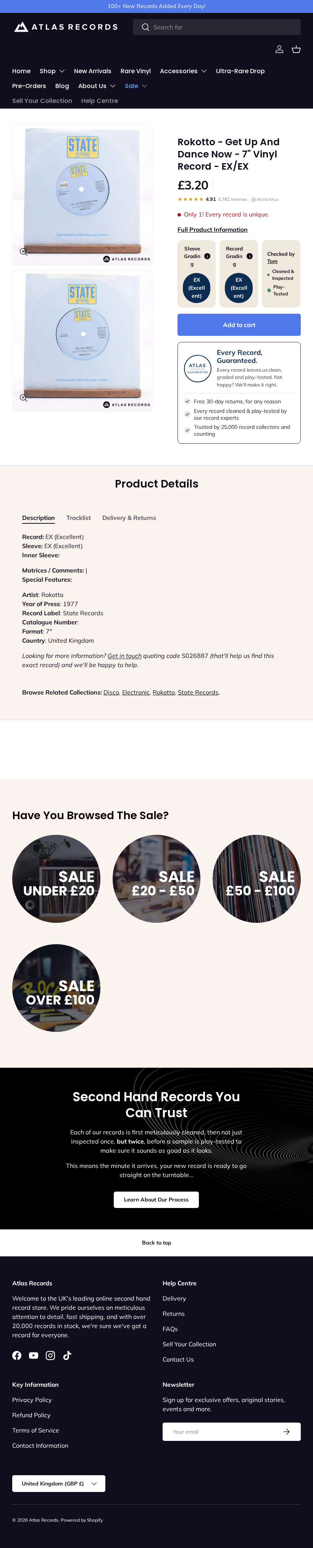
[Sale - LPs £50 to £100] (257, 879)
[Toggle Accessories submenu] (203, 70)
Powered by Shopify (82, 1520)
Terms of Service (35, 1430)
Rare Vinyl (136, 71)
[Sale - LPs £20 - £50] (157, 879)
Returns (174, 1313)
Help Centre (99, 100)
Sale (131, 86)
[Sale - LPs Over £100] (56, 988)
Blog (62, 86)
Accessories (179, 71)
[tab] (38, 517)
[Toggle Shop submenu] (61, 70)
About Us (92, 86)
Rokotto (164, 692)
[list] (84, 270)
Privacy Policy (32, 1400)
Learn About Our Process (156, 1199)
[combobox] (217, 27)
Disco (111, 692)
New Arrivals (92, 71)
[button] (296, 49)
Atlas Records (43, 1520)
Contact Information (40, 1445)
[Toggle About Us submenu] (112, 85)
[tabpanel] (156, 600)
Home (21, 71)
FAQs (170, 1329)
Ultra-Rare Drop (240, 71)
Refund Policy (31, 1415)
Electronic (136, 692)
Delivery (174, 1298)
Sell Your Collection (42, 100)
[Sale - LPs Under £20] (56, 879)
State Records (198, 692)
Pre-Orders (29, 86)
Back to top (156, 1242)
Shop (48, 71)
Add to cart (239, 325)
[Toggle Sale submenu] (144, 85)
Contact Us (178, 1359)
